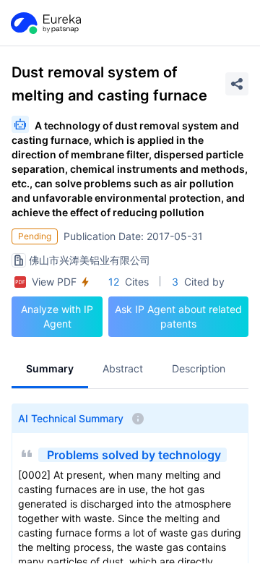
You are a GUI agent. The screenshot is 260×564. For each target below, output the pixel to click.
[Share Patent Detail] (236, 83)
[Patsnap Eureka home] (45, 23)
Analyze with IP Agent (57, 316)
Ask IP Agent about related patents (178, 316)
